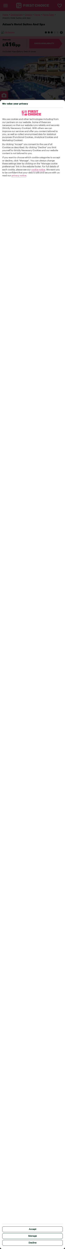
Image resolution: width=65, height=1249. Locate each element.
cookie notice (38, 170)
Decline (32, 1243)
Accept (32, 1229)
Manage (32, 1236)
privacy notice (19, 176)
